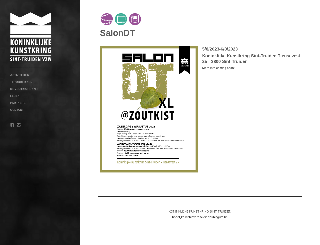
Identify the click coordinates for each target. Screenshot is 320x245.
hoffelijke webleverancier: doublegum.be (200, 217)
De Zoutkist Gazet (24, 89)
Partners (17, 103)
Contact (17, 110)
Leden (15, 96)
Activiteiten (19, 75)
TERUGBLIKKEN (21, 82)
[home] (40, 37)
